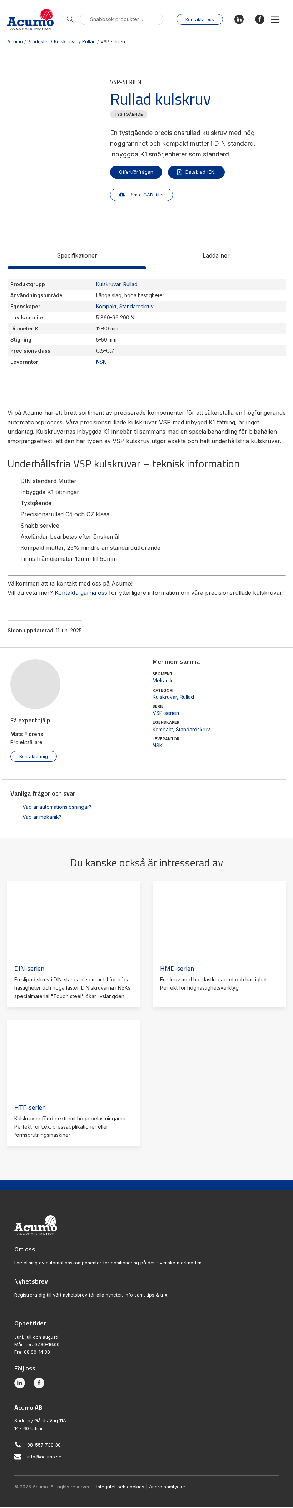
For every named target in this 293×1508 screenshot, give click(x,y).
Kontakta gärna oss (81, 592)
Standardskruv (193, 729)
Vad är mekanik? (42, 817)
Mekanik (163, 680)
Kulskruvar (165, 697)
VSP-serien (166, 713)
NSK (158, 745)
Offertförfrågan (136, 172)
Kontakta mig (33, 756)
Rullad (187, 697)
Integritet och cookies (120, 1486)
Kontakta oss (199, 19)
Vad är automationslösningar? (57, 807)
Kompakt (163, 729)
